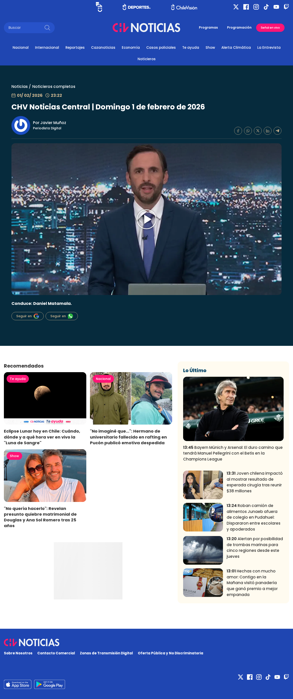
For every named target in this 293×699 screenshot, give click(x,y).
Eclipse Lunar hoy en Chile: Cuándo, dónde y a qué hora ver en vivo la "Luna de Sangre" (42, 436)
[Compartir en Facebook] (238, 131)
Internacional (47, 47)
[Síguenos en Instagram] (256, 7)
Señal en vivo (270, 27)
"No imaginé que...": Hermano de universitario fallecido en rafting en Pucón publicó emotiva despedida (128, 436)
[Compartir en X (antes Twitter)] (258, 131)
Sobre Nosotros (18, 653)
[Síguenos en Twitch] (286, 7)
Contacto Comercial (56, 653)
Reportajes (75, 47)
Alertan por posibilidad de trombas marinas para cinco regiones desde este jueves (255, 547)
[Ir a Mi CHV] (99, 7)
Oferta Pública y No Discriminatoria (170, 653)
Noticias (19, 86)
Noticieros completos (53, 86)
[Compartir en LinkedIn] (268, 131)
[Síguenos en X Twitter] (236, 7)
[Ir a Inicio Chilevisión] (184, 7)
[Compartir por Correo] (278, 131)
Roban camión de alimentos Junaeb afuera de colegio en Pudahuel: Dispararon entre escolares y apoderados (253, 517)
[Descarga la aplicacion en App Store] (49, 684)
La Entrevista (269, 47)
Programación (239, 27)
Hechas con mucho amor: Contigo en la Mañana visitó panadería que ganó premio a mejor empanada (252, 582)
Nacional (21, 47)
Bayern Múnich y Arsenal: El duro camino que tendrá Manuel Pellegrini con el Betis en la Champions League (233, 453)
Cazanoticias (103, 47)
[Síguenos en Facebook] (246, 7)
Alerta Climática (236, 47)
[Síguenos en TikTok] (266, 7)
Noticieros (147, 59)
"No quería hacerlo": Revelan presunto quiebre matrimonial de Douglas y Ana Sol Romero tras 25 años (40, 517)
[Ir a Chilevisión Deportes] (136, 7)
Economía (131, 47)
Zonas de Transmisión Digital (106, 653)
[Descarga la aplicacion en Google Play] (17, 684)
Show (210, 47)
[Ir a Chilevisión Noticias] (146, 27)
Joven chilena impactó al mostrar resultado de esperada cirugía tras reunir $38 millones (255, 482)
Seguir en (24, 316)
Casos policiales (161, 47)
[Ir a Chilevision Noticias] (146, 642)
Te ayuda (190, 47)
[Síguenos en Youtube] (276, 7)
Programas (208, 27)
